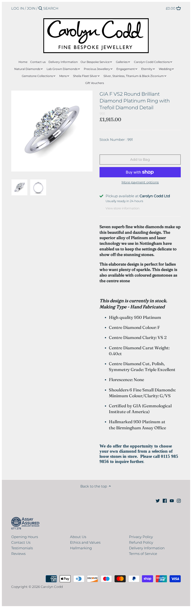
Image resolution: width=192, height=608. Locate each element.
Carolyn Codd (52, 587)
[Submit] (40, 8)
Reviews (18, 553)
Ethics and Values (85, 542)
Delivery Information (147, 548)
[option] (19, 187)
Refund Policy (141, 542)
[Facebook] (165, 500)
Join (31, 8)
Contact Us (20, 542)
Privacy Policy (141, 537)
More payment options (140, 182)
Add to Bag (140, 159)
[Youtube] (172, 500)
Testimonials (22, 548)
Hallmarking (81, 548)
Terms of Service (143, 553)
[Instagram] (179, 500)
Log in (17, 8)
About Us (78, 537)
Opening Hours (24, 537)
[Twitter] (158, 500)
